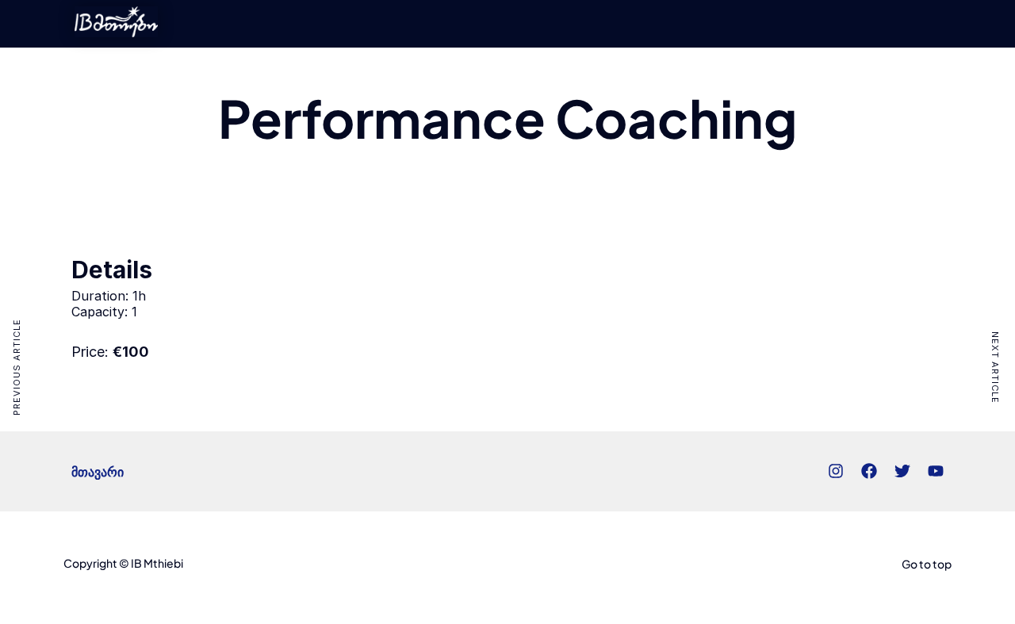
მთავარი (97, 471)
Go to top (927, 564)
